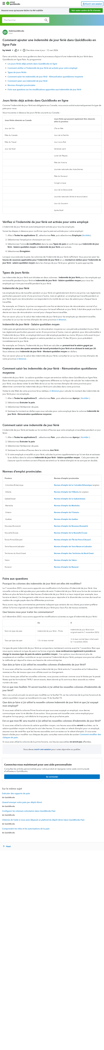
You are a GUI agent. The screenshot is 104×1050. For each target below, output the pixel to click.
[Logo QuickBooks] (13, 3)
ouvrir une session (42, 749)
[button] (4, 3)
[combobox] (25, 20)
